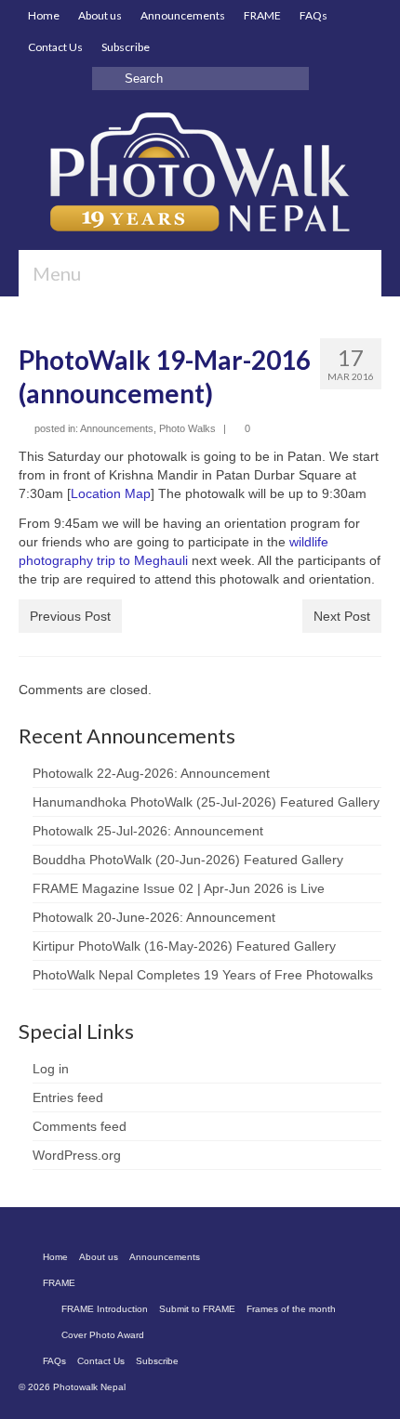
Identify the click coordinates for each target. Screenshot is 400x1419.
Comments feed (80, 1126)
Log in (51, 1068)
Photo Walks (187, 428)
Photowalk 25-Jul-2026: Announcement (148, 830)
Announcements (116, 428)
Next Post (341, 616)
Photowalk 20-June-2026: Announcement (154, 917)
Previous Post (70, 616)
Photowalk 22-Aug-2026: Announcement (151, 773)
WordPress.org (77, 1155)
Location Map (111, 493)
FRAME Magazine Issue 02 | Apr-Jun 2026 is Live (179, 888)
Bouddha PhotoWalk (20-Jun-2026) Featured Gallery (188, 859)
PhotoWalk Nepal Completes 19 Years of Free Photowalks (203, 974)
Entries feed (68, 1097)
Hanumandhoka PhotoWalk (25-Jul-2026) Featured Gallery (206, 802)
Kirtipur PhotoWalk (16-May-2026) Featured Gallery (184, 946)
